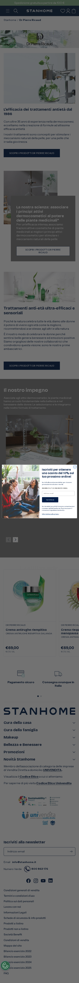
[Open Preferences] (5, 965)
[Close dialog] (74, 466)
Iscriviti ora (50, 500)
